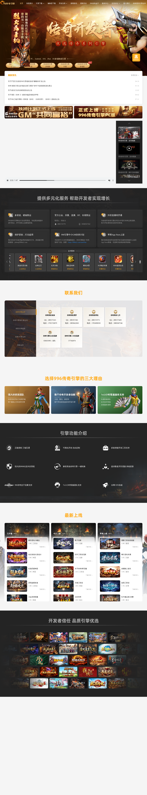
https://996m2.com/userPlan (77, 242)
